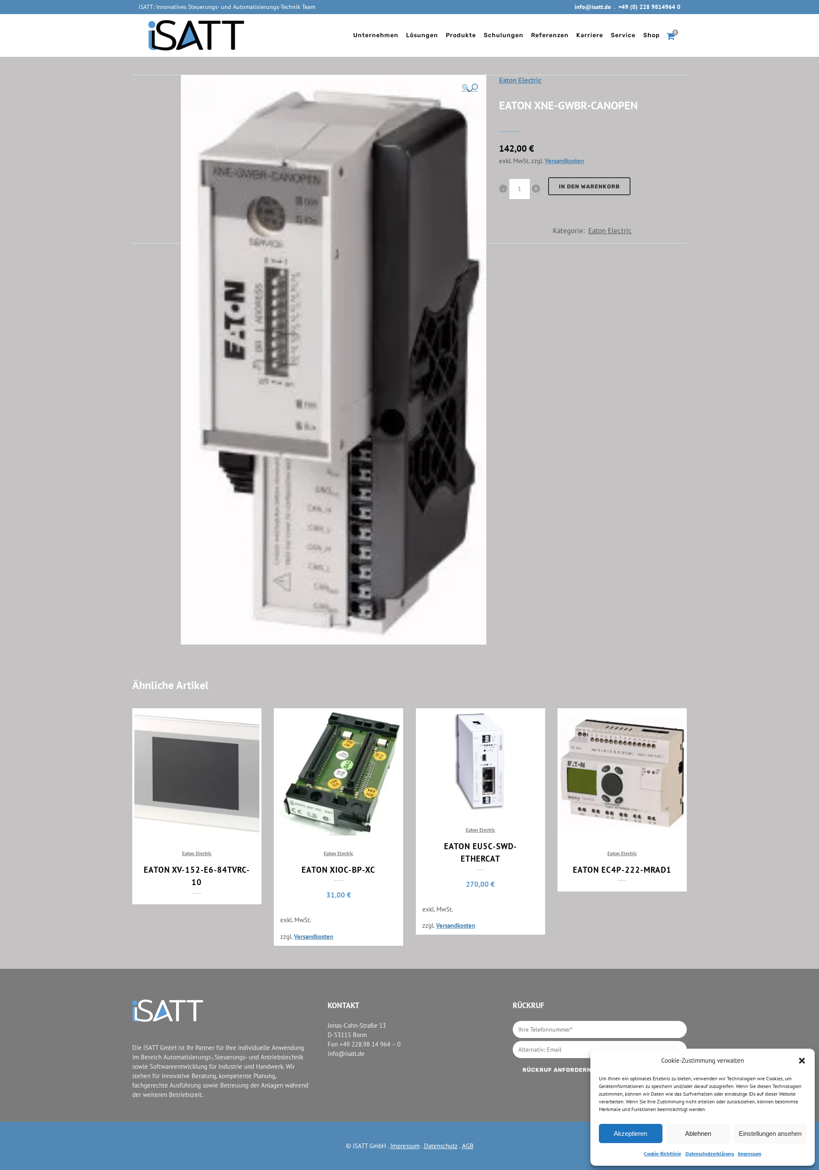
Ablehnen (698, 1133)
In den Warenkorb (589, 186)
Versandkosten (564, 160)
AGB (467, 1146)
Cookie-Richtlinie (662, 1153)
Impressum (749, 1153)
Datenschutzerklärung (709, 1153)
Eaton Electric (520, 80)
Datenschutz (441, 1146)
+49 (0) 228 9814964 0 (649, 7)
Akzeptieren (630, 1133)
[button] (802, 1060)
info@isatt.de (593, 7)
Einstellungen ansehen (770, 1133)
